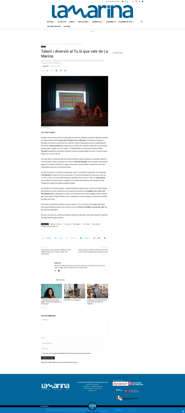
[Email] (61, 70)
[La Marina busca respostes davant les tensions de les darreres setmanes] (97, 291)
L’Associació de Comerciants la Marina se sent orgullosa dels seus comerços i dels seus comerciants (56, 252)
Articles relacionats (48, 280)
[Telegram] (56, 70)
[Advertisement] (92, 36)
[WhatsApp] (52, 70)
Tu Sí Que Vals (67, 224)
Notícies (50, 22)
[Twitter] (142, 1)
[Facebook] (133, 1)
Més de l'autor (60, 280)
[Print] (65, 70)
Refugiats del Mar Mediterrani (50, 226)
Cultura (53, 44)
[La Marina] (92, 11)
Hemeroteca (97, 22)
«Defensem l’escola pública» (72, 300)
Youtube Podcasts (54, 26)
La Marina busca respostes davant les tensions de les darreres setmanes (97, 301)
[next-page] (45, 307)
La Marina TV (111, 22)
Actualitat (62, 22)
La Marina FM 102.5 (125, 22)
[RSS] (139, 1)
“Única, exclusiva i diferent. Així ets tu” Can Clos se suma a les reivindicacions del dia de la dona (93, 251)
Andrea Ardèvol (96, 224)
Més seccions (83, 22)
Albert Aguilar (77, 224)
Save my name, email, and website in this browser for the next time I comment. (67, 353)
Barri (89, 297)
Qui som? (67, 26)
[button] (141, 22)
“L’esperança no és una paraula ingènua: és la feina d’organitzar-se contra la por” (51, 301)
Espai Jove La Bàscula (55, 224)
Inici (42, 44)
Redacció (46, 66)
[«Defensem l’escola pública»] (74, 291)
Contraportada (45, 297)
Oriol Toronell (86, 224)
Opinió (71, 22)
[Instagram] (136, 1)
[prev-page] (42, 307)
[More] (105, 238)
